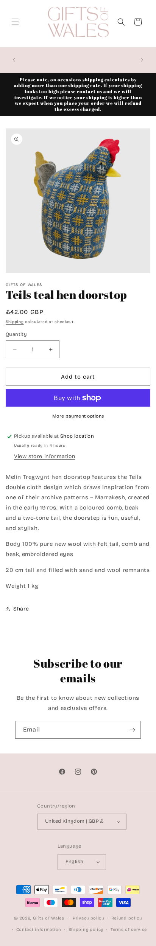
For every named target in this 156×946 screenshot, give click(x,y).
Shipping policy (86, 929)
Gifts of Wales (48, 917)
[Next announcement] (142, 59)
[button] (15, 22)
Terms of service (129, 929)
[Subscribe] (132, 730)
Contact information (38, 929)
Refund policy (126, 918)
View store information (44, 456)
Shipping (15, 322)
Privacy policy (88, 918)
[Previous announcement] (14, 59)
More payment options (78, 416)
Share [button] (21, 609)
